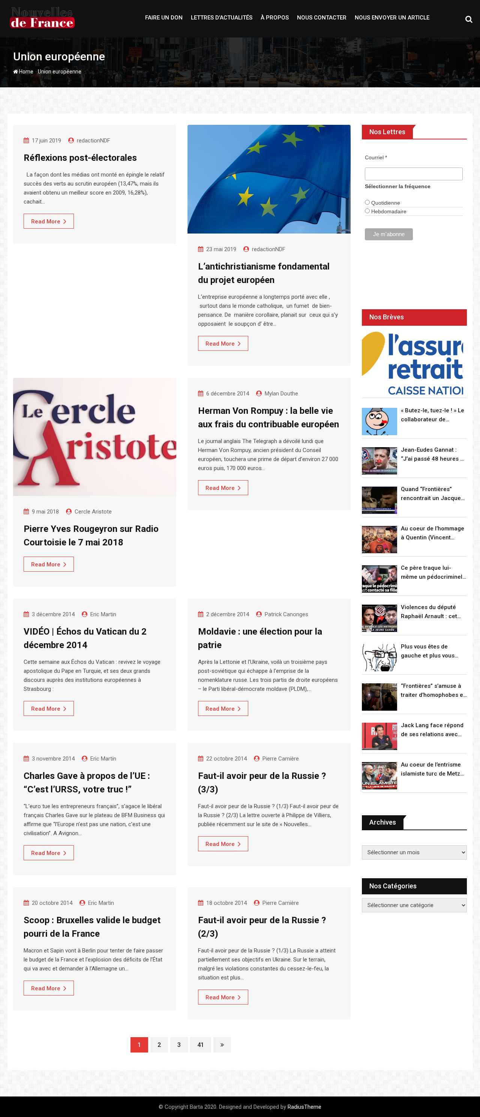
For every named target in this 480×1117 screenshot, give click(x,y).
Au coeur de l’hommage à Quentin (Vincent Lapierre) (432, 533)
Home (25, 72)
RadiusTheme (304, 1107)
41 (200, 1044)
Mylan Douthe (281, 393)
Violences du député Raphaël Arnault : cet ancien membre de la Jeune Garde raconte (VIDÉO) (429, 612)
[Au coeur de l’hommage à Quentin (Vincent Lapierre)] (379, 539)
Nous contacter (321, 17)
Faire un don (164, 17)
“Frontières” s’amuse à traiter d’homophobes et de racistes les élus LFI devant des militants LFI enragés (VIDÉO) (433, 691)
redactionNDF (93, 140)
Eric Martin (103, 614)
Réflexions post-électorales (80, 158)
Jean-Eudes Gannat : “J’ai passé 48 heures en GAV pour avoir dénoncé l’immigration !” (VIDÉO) (434, 454)
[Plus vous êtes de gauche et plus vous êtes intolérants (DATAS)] (379, 657)
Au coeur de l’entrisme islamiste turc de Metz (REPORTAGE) (431, 769)
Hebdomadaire (388, 211)
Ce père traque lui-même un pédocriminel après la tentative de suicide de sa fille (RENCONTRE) (431, 572)
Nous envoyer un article (392, 17)
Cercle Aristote (93, 511)
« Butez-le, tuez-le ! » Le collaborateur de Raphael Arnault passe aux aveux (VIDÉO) (432, 415)
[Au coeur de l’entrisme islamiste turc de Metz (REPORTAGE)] (379, 775)
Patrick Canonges (286, 614)
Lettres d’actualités (221, 17)
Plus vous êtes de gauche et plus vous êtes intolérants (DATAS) (433, 651)
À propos (275, 17)
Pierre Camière (280, 758)
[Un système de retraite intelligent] (412, 363)
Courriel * (376, 157)
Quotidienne (385, 203)
